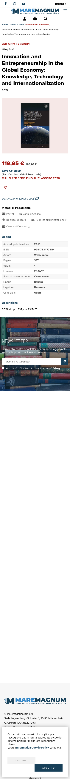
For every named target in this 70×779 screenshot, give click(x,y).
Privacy (56, 368)
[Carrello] (35, 19)
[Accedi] (24, 19)
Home (5, 24)
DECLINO (21, 760)
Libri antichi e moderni (37, 24)
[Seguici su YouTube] (23, 3)
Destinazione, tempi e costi (18, 198)
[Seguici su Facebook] (5, 3)
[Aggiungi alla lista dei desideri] (5, 187)
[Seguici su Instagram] (14, 3)
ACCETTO (48, 767)
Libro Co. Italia (17, 24)
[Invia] (64, 361)
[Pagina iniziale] (35, 11)
